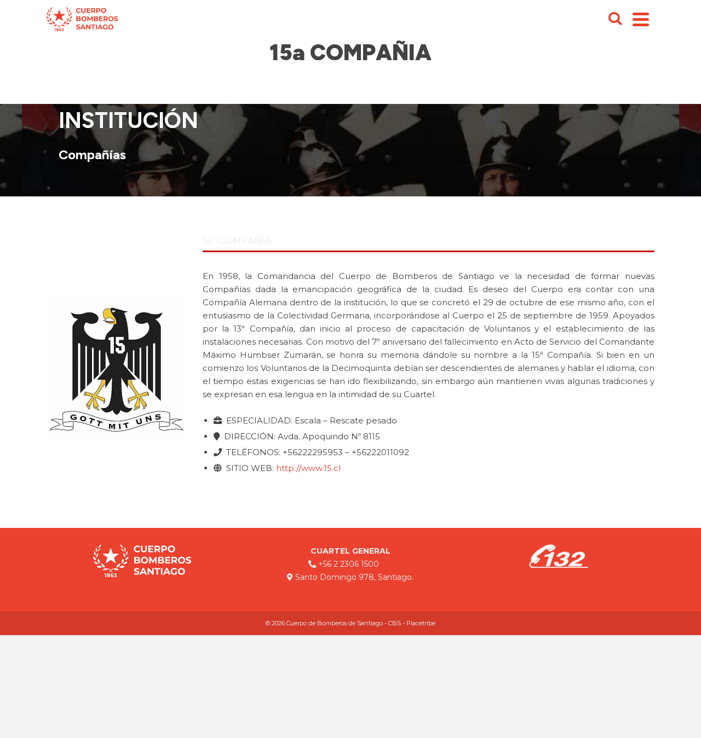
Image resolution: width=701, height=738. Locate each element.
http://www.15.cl (308, 468)
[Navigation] (640, 19)
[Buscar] (615, 19)
